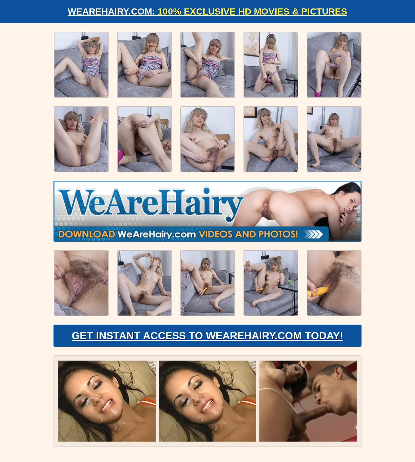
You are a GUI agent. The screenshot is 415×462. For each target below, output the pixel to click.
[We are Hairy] (207, 211)
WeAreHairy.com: (207, 11)
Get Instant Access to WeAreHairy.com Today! (207, 335)
